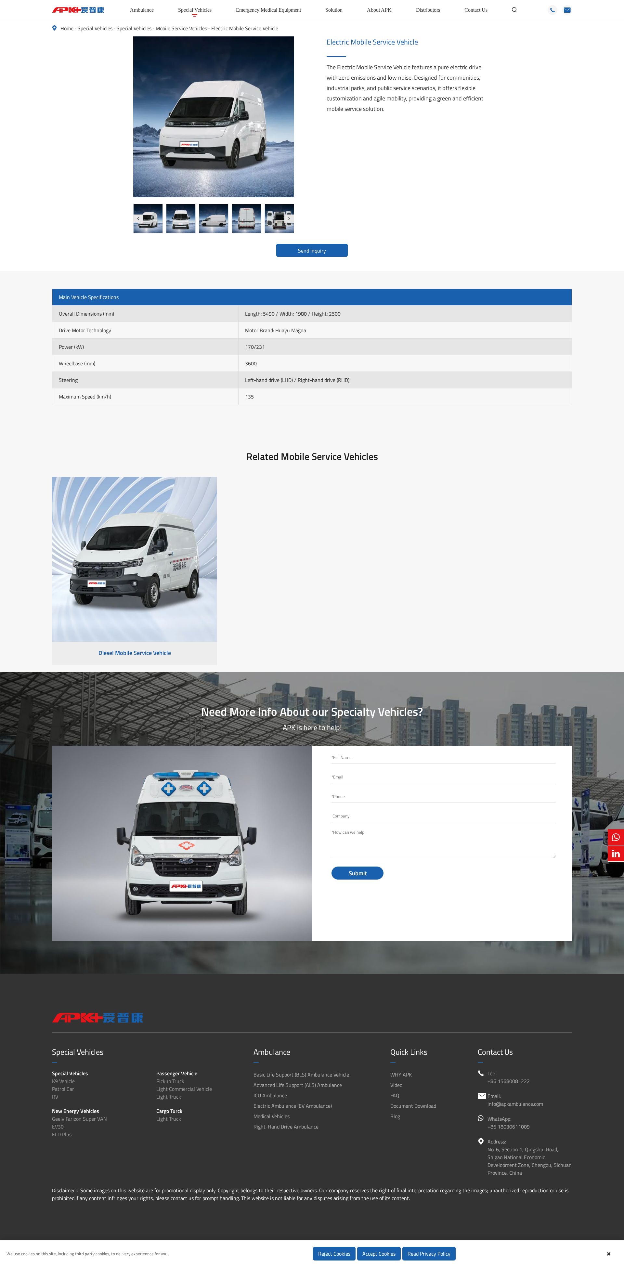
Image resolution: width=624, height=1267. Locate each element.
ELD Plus (62, 1134)
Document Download (413, 1106)
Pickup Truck (170, 1081)
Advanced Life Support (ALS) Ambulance (298, 1085)
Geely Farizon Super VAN (79, 1119)
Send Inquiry (312, 251)
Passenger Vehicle (176, 1073)
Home (66, 28)
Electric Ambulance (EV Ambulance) (293, 1106)
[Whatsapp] (616, 837)
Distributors (428, 10)
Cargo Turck (169, 1111)
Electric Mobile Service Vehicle (244, 28)
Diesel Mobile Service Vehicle (134, 652)
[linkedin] (616, 853)
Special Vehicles (195, 10)
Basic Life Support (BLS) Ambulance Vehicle (301, 1074)
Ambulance (142, 10)
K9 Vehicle (63, 1081)
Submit (358, 873)
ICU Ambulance (270, 1095)
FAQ (394, 1095)
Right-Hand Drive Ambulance (286, 1126)
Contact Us (476, 10)
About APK (379, 10)
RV (55, 1097)
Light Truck (168, 1097)
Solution (334, 10)
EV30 (58, 1126)
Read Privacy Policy (429, 1254)
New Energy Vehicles (75, 1111)
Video (396, 1085)
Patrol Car (63, 1089)
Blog (395, 1116)
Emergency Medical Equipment (268, 10)
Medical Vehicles (272, 1116)
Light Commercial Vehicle (184, 1089)
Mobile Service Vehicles (181, 28)
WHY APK (401, 1074)
